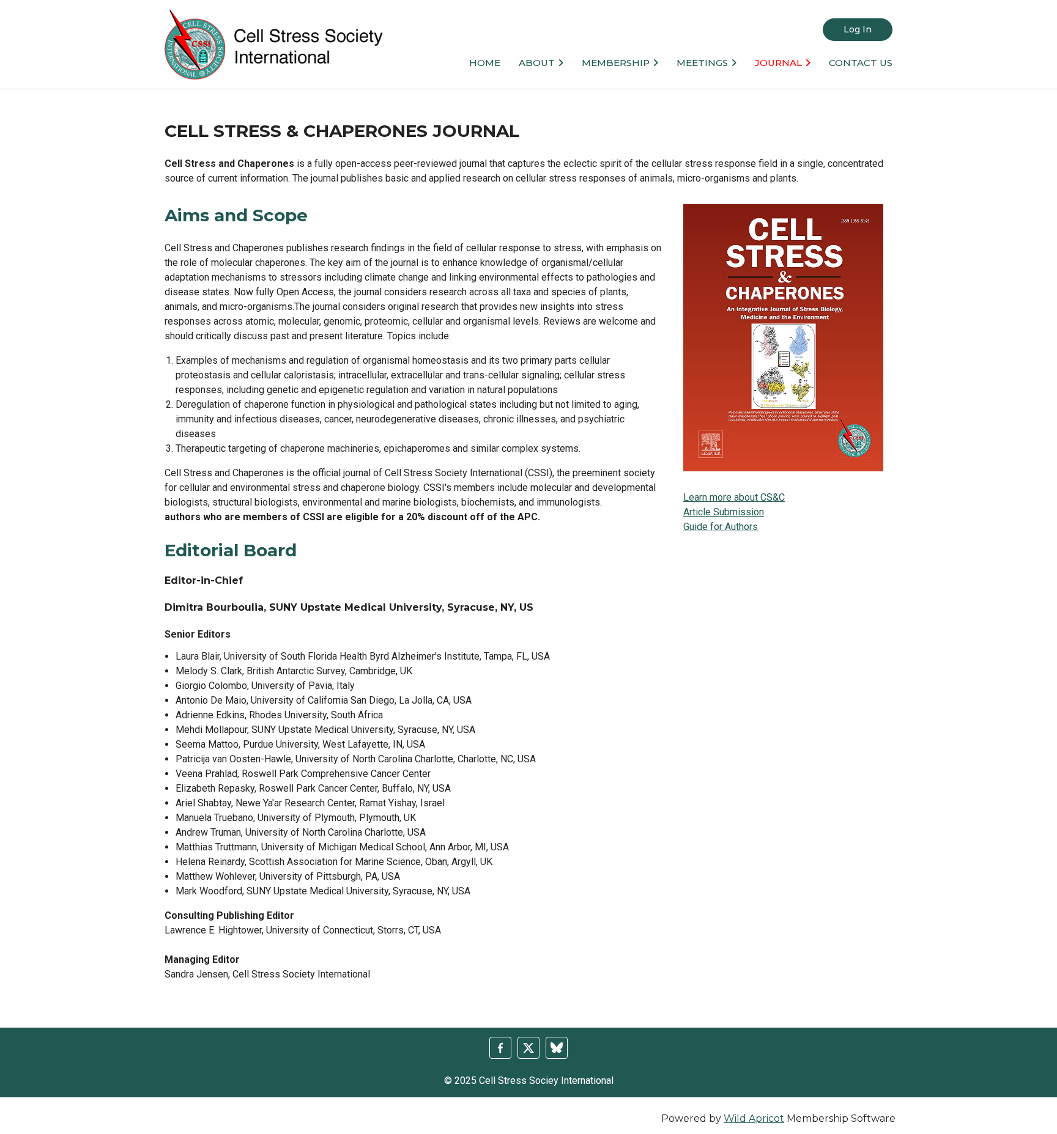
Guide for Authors (720, 526)
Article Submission (723, 512)
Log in (858, 29)
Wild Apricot (754, 1118)
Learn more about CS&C (734, 497)
